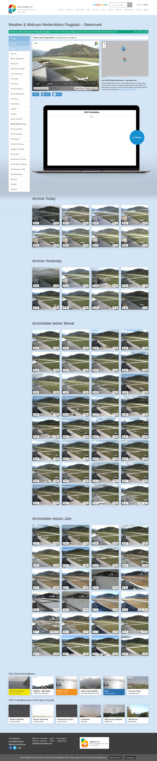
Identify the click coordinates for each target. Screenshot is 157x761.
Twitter (15, 748)
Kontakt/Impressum (16, 741)
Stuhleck (14, 179)
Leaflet (108, 76)
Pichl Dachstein (16, 134)
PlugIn (36, 94)
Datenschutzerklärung (17, 744)
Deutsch (139, 5)
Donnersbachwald (18, 69)
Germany (69, 10)
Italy (88, 10)
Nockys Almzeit (16, 129)
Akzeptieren (130, 758)
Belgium (119, 10)
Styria (13, 49)
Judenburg (15, 99)
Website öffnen (87, 137)
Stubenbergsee (16, 174)
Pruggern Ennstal (17, 149)
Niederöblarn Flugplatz (20, 124)
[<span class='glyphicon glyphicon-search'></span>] (129, 4)
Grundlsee (15, 84)
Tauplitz (13, 184)
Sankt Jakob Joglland (19, 164)
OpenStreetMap (116, 76)
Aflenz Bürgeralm (17, 59)
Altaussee (14, 64)
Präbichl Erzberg (17, 144)
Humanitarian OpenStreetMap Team (139, 76)
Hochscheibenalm (17, 94)
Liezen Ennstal (16, 119)
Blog (20, 748)
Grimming (14, 79)
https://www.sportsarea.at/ (127, 89)
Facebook (10, 748)
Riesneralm (15, 154)
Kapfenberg (15, 104)
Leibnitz (14, 109)
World (146, 10)
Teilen (59, 94)
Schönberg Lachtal (18, 169)
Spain (103, 10)
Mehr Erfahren (115, 758)
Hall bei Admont (17, 89)
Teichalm (14, 189)
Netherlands (129, 10)
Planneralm (15, 139)
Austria (60, 10)
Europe (139, 10)
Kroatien (95, 10)
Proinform (16, 738)
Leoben (13, 114)
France (110, 10)
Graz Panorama (17, 74)
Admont (14, 54)
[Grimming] (123, 48)
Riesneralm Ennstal (18, 159)
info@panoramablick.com (42, 743)
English (145, 5)
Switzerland (79, 10)
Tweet (47, 94)
